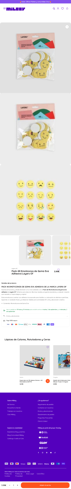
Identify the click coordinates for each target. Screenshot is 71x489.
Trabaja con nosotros (14, 411)
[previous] (5, 1)
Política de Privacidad (19, 475)
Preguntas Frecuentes (45, 418)
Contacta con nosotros (45, 408)
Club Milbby (11, 414)
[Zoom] (67, 27)
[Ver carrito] (67, 8)
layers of (14, 268)
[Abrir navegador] (4, 8)
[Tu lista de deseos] (62, 8)
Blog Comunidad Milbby (15, 435)
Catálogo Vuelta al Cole (15, 438)
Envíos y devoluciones (45, 411)
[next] (66, 1)
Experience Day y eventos (16, 432)
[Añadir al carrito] (48, 381)
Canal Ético (40, 474)
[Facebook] (38, 453)
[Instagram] (42, 453)
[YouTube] (50, 453)
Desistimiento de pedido (46, 414)
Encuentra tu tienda (14, 408)
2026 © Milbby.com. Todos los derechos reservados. (17, 471)
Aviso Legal (30, 474)
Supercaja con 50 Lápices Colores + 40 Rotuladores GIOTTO (31, 381)
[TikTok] (55, 453)
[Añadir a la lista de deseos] (58, 270)
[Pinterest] (46, 453)
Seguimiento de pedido (46, 404)
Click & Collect (42, 421)
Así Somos (11, 404)
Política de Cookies (8, 475)
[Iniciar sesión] (58, 8)
